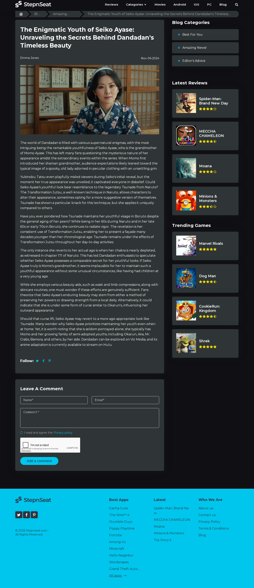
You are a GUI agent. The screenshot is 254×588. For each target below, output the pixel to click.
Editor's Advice (193, 61)
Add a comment (39, 461)
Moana (159, 526)
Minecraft (116, 549)
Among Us (117, 542)
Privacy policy (63, 432)
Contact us (207, 515)
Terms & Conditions (213, 528)
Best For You (192, 34)
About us (205, 508)
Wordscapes (119, 562)
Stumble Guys (120, 522)
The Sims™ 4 (119, 515)
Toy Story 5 (162, 540)
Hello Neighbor (121, 555)
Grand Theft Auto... (124, 569)
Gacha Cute (118, 508)
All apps (115, 575)
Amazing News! (60, 14)
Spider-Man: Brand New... (171, 510)
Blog (37, 14)
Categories (135, 4)
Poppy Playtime (122, 528)
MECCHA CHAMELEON (172, 520)
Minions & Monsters (169, 533)
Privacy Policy (209, 522)
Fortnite (115, 535)
